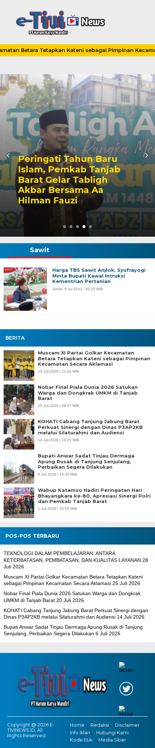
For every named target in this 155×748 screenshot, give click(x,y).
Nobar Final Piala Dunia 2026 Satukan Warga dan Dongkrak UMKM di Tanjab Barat (88, 392)
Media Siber (112, 740)
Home (77, 725)
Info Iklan (80, 732)
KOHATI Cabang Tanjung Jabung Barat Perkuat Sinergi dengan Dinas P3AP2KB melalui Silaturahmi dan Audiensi (90, 427)
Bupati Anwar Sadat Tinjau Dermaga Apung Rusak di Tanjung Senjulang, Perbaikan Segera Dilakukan (86, 461)
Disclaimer (127, 725)
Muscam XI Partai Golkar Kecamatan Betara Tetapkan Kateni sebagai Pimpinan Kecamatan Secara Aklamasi (94, 358)
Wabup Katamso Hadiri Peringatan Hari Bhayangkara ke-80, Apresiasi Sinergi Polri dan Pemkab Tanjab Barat (94, 495)
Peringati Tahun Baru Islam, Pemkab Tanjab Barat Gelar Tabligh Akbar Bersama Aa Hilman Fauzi (69, 180)
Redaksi (99, 725)
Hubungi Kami (112, 732)
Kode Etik (81, 740)
